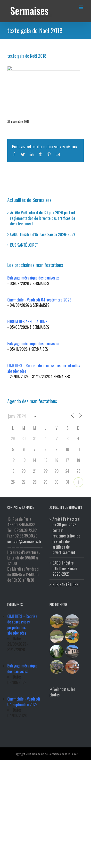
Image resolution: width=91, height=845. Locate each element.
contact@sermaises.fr (24, 541)
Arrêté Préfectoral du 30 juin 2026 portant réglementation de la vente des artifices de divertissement (42, 218)
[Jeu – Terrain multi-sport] (72, 636)
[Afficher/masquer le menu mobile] (81, 7)
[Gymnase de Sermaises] (72, 621)
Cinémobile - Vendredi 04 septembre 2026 (39, 300)
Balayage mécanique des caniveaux (33, 278)
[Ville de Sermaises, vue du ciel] (57, 666)
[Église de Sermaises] (57, 651)
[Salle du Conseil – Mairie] (72, 666)
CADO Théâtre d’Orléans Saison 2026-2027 (42, 234)
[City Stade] (57, 636)
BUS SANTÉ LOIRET (24, 245)
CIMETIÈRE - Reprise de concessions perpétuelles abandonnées (43, 368)
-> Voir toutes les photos (62, 692)
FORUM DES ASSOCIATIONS (27, 321)
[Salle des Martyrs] (72, 651)
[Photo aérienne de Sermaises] (57, 621)
